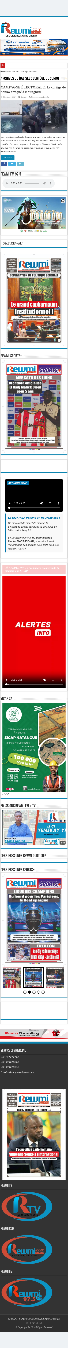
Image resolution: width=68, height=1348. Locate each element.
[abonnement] (66, 78)
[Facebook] (30, 1323)
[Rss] (27, 1323)
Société (24, 97)
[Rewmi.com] (22, 29)
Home (6, 71)
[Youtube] (37, 1323)
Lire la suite (7, 157)
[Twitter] (33, 1323)
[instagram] (40, 1323)
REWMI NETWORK (49, 1319)
